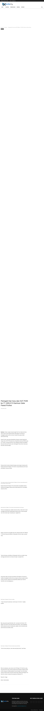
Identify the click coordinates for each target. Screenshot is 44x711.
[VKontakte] (41, 702)
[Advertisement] (22, 17)
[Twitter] (39, 0)
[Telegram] (17, 411)
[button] (42, 7)
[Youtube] (42, 0)
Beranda (2, 27)
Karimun (5, 27)
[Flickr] (36, 702)
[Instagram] (37, 0)
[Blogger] (31, 702)
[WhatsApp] (15, 411)
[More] (20, 411)
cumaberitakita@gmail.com (21, 705)
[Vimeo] (41, 0)
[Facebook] (36, 0)
